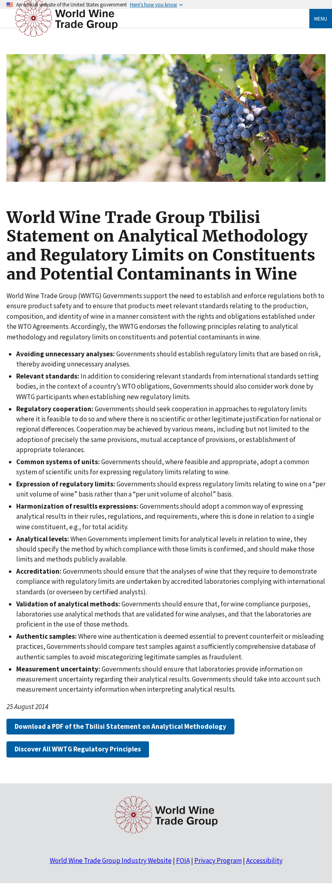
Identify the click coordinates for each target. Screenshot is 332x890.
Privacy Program (218, 860)
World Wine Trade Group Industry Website (111, 860)
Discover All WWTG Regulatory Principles (78, 749)
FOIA (183, 860)
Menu (320, 18)
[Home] (66, 37)
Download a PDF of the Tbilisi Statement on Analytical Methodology (120, 726)
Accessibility (264, 860)
